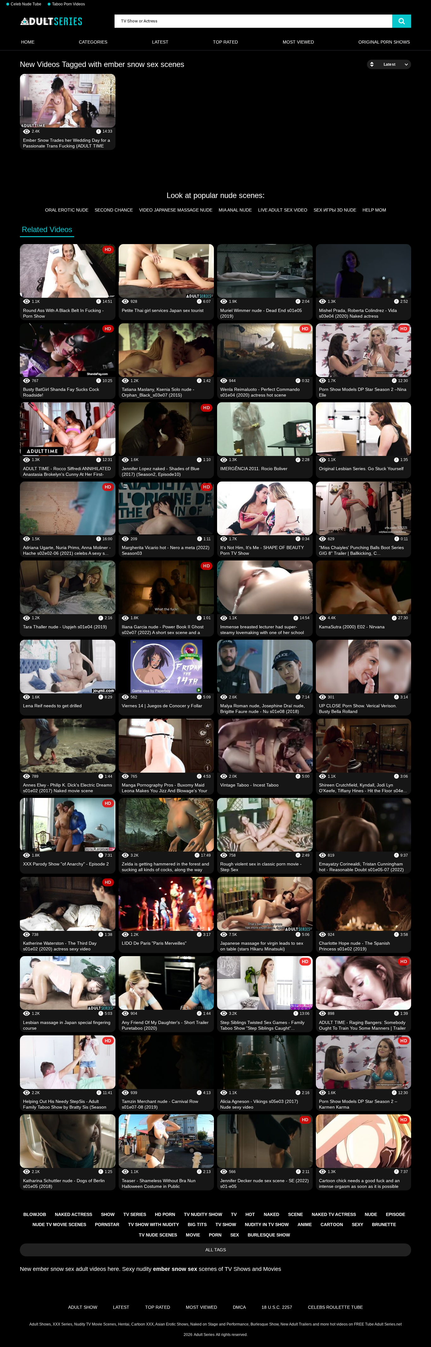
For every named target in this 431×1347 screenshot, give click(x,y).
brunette (384, 1224)
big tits (197, 1224)
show (108, 1214)
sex (234, 1234)
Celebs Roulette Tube (335, 1307)
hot (250, 1214)
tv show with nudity (153, 1224)
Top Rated (225, 42)
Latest (160, 42)
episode (395, 1214)
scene (295, 1214)
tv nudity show (203, 1214)
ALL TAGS (215, 1249)
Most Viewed (298, 42)
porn (215, 1234)
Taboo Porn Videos (68, 4)
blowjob (34, 1214)
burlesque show (269, 1234)
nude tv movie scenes (59, 1224)
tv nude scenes (158, 1234)
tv (234, 1214)
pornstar (107, 1224)
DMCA (239, 1307)
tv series (134, 1214)
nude (371, 1214)
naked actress (73, 1214)
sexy (357, 1224)
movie (193, 1234)
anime (305, 1224)
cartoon (332, 1224)
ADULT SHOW (82, 1307)
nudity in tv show (267, 1224)
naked (271, 1214)
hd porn (165, 1214)
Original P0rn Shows (384, 42)
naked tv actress (334, 1214)
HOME (27, 42)
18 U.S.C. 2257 (277, 1307)
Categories (93, 42)
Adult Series (204, 1334)
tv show (226, 1224)
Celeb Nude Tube (26, 4)
